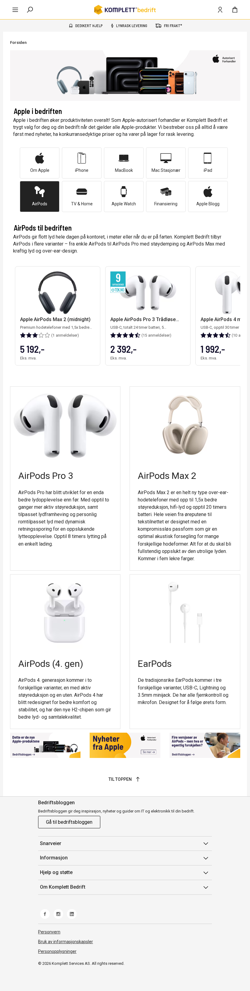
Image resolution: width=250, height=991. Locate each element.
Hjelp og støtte (56, 872)
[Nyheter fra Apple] (125, 745)
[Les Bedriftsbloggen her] (205, 745)
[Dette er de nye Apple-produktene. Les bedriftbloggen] (45, 745)
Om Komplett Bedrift (62, 887)
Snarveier (50, 843)
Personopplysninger (57, 951)
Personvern (49, 931)
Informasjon (54, 858)
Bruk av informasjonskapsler (65, 941)
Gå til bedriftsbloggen (69, 822)
